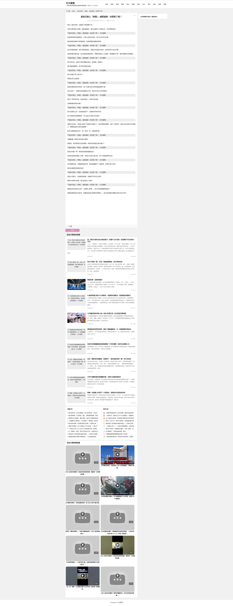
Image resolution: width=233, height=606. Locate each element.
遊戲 (133, 4)
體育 (122, 4)
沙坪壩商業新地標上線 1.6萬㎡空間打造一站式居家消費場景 (106, 313)
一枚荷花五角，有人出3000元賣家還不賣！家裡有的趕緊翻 (85, 428)
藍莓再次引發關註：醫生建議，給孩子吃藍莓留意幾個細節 (85, 418)
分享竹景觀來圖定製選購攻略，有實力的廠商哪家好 (104, 377)
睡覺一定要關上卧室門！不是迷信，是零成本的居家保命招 (106, 392)
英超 (138, 4)
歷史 (128, 4)
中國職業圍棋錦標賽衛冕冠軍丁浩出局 (116, 434)
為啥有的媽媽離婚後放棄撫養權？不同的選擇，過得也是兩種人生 (108, 344)
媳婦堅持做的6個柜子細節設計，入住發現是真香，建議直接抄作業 (87, 436)
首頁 (106, 4)
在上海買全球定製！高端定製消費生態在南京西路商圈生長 (122, 418)
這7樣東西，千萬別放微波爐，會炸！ (116, 431)
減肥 (159, 4)
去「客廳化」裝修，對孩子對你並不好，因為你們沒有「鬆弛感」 (87, 431)
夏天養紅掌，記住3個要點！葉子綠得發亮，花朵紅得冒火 (85, 413)
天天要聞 (70, 3)
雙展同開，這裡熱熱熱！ (95, 280)
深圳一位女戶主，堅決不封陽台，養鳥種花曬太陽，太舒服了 (123, 421)
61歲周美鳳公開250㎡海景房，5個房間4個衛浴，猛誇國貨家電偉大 (109, 295)
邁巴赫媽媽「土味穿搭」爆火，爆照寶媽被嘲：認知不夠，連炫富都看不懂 (90, 415)
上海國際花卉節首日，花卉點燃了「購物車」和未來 (83, 421)
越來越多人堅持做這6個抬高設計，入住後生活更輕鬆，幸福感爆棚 (87, 434)
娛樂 (112, 4)
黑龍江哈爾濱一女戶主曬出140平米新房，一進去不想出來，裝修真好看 (89, 426)
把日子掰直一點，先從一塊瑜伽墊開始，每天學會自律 (104, 262)
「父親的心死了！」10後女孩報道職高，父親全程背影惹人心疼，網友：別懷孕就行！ (130, 426)
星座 (154, 4)
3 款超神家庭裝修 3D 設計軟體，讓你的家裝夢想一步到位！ (123, 413)
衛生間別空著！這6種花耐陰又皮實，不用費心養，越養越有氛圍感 (87, 423)
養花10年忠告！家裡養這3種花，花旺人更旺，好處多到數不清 (123, 428)
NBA (143, 4)
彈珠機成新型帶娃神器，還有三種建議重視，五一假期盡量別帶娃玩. (109, 329)
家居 (73, 11)
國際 (165, 4)
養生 (149, 4)
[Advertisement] (101, 208)
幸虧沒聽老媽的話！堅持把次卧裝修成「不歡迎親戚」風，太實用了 (125, 436)
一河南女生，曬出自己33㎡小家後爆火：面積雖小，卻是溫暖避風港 (125, 415)
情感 (117, 4)
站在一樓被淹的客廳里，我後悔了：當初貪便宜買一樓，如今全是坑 (109, 359)
